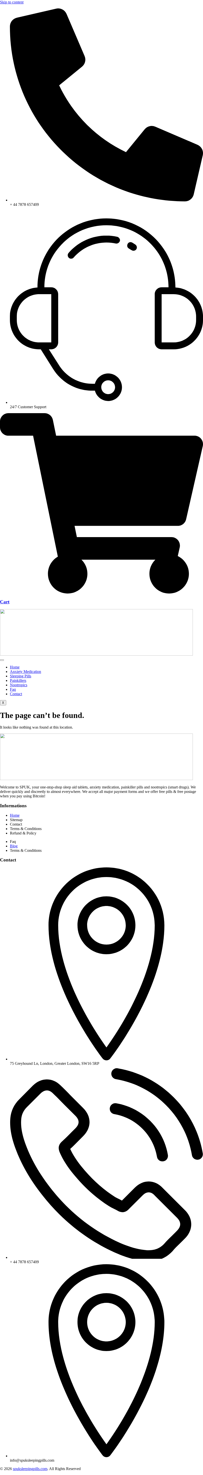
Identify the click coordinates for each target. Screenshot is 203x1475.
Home (15, 667)
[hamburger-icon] (2, 660)
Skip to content (12, 2)
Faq (13, 689)
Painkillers (18, 680)
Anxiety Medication (25, 671)
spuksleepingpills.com (30, 1469)
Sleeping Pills (20, 676)
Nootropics (18, 685)
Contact (16, 694)
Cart (4, 601)
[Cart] (101, 592)
